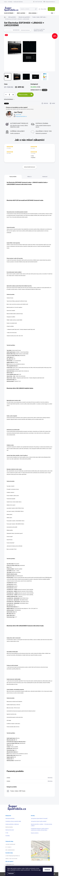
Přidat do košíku (23, 94)
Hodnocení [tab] (44, 176)
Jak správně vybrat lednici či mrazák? (39, 818)
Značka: (38, 30)
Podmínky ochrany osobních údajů (13, 821)
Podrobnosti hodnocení (25, 30)
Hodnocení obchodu (18, 1)
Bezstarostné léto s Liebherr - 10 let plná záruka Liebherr (41, 825)
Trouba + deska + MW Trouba (17, 791)
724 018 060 (18, 114)
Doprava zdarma (34, 833)
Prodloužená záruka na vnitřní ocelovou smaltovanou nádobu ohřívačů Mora (40, 829)
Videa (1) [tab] (29, 176)
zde (39, 870)
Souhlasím (47, 869)
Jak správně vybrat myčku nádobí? (38, 821)
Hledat (35, 9)
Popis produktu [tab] (12, 176)
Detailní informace (8, 99)
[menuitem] (9, 13)
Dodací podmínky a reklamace (12, 824)
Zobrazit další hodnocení (29, 167)
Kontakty (10, 1)
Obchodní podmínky (10, 818)
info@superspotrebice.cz (21, 116)
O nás (5, 1)
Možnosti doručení (10, 830)
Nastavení (11, 873)
